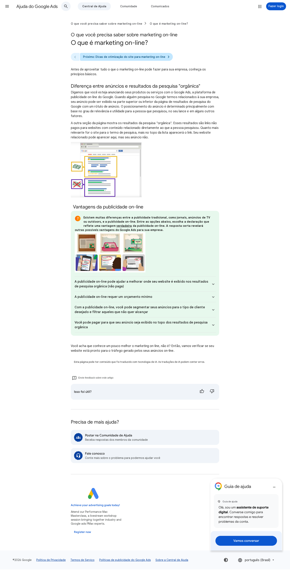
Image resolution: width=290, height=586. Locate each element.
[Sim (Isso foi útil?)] (202, 391)
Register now (82, 532)
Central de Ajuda (94, 6)
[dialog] (246, 514)
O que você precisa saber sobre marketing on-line (106, 23)
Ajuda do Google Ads (37, 6)
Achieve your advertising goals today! (95, 505)
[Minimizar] (274, 485)
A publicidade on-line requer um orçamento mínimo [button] (113, 297)
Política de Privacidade (51, 560)
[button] (7, 6)
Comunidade (128, 6)
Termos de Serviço (82, 560)
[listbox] (256, 560)
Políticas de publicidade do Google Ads (125, 560)
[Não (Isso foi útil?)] (212, 391)
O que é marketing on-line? (169, 23)
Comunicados (160, 6)
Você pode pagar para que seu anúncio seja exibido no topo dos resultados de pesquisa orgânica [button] (141, 325)
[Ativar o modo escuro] (226, 560)
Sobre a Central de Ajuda (171, 560)
